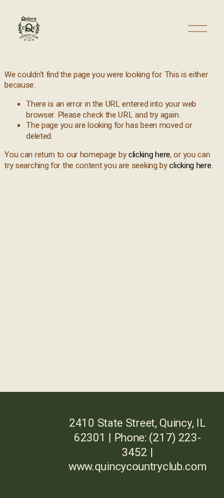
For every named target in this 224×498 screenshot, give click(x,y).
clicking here (149, 154)
